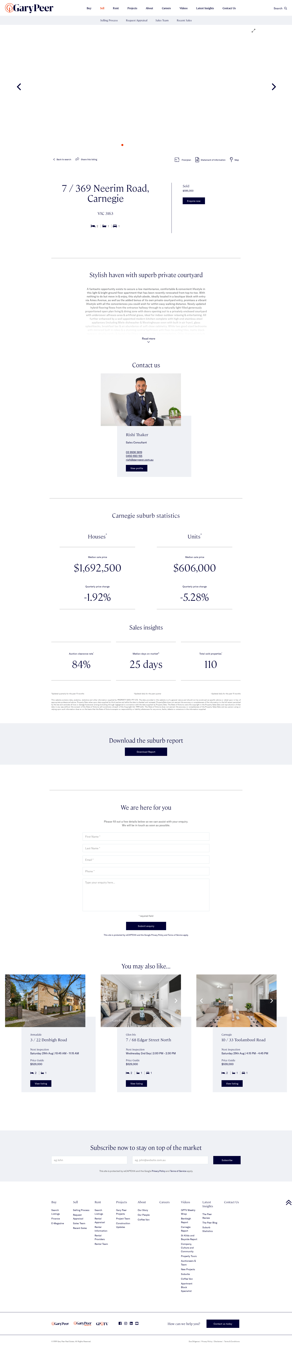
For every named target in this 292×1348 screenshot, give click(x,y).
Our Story (143, 1210)
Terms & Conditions (232, 1341)
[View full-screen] (253, 30)
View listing (41, 1083)
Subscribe (227, 1160)
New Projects (188, 1269)
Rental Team (101, 1243)
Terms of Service (178, 1171)
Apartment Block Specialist (186, 1287)
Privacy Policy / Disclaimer (211, 1341)
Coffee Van (144, 1219)
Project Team (123, 1218)
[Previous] (19, 88)
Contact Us (229, 8)
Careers (166, 8)
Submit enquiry (146, 926)
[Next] (273, 88)
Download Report (146, 751)
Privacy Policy (158, 1171)
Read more (148, 338)
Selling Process (109, 20)
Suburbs (185, 1274)
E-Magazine (57, 1223)
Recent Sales (184, 20)
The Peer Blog (209, 1222)
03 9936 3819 (134, 452)
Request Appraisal (136, 20)
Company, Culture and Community (187, 1247)
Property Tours (189, 1256)
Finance (55, 1218)
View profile (136, 468)
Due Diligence (194, 1341)
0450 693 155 (134, 455)
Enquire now (193, 200)
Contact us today (223, 1323)
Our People (144, 1214)
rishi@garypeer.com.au (139, 459)
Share (89, 159)
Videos (184, 8)
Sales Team (162, 20)
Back (64, 159)
